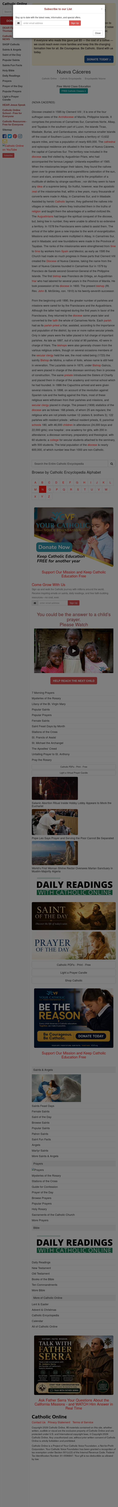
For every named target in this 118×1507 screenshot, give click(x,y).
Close (98, 33)
